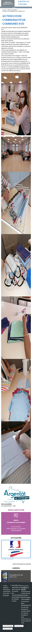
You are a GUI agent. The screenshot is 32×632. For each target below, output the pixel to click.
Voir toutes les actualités (22, 564)
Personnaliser (8, 629)
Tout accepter (8, 626)
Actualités (14, 9)
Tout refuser (19, 626)
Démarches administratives (8, 3)
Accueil (4, 9)
